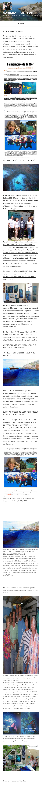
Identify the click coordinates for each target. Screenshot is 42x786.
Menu (22, 23)
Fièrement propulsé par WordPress (15, 781)
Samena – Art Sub (18, 12)
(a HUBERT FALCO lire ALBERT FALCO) (19, 160)
